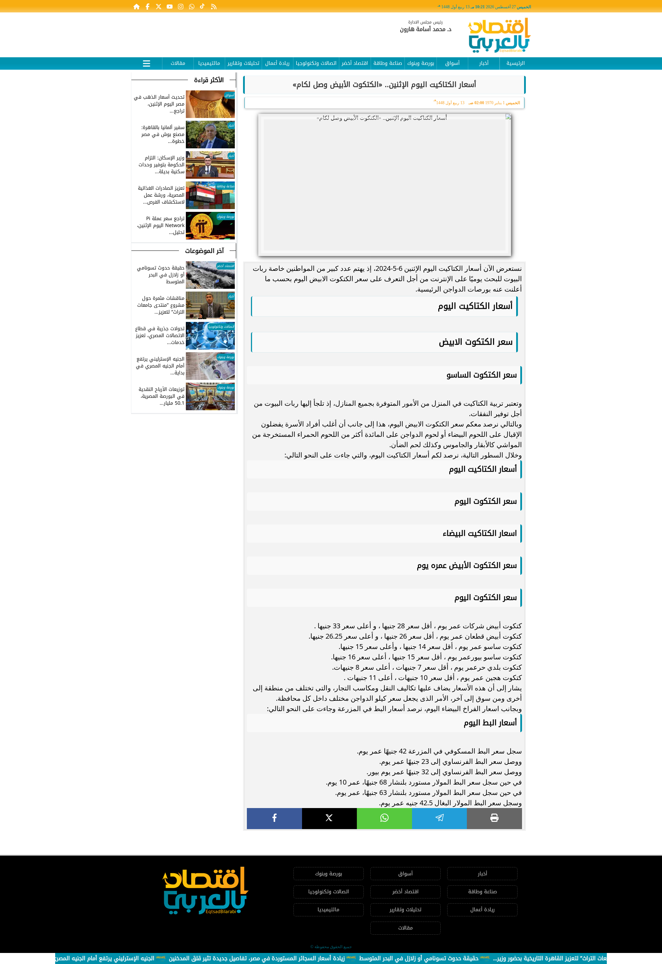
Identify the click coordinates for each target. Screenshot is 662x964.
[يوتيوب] (169, 6)
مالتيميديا (209, 63)
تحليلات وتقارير (243, 63)
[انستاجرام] (180, 6)
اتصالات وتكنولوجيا (316, 63)
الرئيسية (515, 63)
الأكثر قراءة (209, 80)
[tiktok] (202, 6)
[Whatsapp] (191, 6)
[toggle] (146, 62)
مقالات (178, 63)
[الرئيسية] (136, 6)
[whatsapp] (384, 818)
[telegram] (439, 818)
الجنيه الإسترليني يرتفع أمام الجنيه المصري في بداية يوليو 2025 (99, 958)
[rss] (213, 6)
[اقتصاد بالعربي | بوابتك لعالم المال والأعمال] (499, 36)
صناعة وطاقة (387, 63)
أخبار (484, 63)
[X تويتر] (158, 6)
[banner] (256, 31)
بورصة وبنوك (420, 63)
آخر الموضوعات (204, 251)
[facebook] (274, 818)
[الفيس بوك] (147, 6)
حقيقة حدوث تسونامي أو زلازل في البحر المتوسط (440, 958)
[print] (494, 818)
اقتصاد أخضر (355, 63)
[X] (329, 818)
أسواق (452, 63)
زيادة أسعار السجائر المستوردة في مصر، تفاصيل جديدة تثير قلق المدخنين (278, 958)
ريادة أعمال (277, 63)
